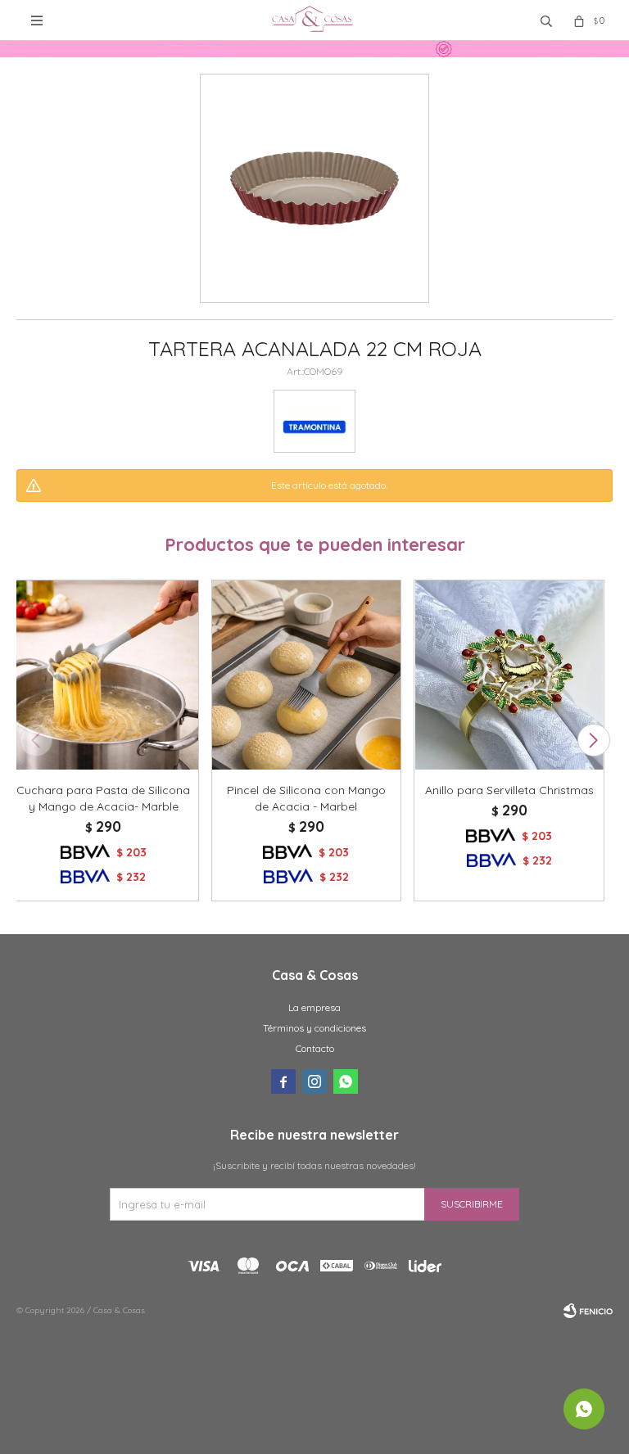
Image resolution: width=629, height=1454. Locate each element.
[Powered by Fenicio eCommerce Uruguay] (588, 1310)
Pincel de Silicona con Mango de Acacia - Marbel (306, 798)
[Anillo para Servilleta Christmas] (509, 675)
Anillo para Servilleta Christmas (509, 790)
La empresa (314, 1007)
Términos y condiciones (314, 1028)
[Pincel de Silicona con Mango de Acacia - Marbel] (306, 675)
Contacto (315, 1048)
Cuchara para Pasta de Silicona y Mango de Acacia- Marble (103, 798)
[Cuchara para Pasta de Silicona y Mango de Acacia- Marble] (103, 675)
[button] (593, 740)
